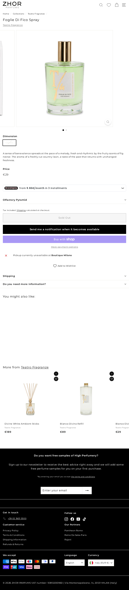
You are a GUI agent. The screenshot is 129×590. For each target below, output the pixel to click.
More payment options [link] (64, 246)
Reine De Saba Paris (75, 535)
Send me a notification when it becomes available (64, 229)
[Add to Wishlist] (56, 379)
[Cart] (117, 5)
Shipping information (15, 539)
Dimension (10, 136)
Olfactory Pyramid (15, 199)
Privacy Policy (11, 530)
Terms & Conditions (14, 535)
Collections (19, 14)
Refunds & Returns (13, 544)
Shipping (21, 210)
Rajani (67, 539)
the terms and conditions (83, 477)
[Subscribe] (87, 490)
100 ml (9, 142)
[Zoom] (108, 122)
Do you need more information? (24, 284)
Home (6, 14)
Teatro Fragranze (36, 14)
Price (6, 168)
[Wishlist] (109, 5)
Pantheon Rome (73, 530)
